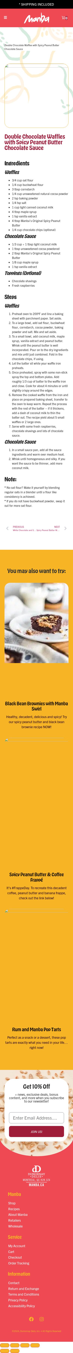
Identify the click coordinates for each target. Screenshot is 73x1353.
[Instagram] (41, 1319)
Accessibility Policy (21, 1306)
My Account (16, 1246)
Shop (12, 1203)
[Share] (25, 1345)
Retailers (14, 1220)
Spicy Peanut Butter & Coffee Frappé (36, 877)
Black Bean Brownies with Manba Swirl (36, 706)
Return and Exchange (23, 1288)
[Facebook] (31, 1319)
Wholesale (15, 1226)
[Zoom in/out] (4, 1345)
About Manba (18, 1214)
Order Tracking (18, 1263)
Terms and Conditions (23, 1294)
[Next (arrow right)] (14, 1351)
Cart (11, 1251)
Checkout (15, 1257)
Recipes (14, 1209)
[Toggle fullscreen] (14, 1345)
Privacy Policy (18, 1300)
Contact (13, 1283)
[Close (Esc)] (35, 1345)
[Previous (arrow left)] (4, 1351)
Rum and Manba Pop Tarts (36, 1029)
